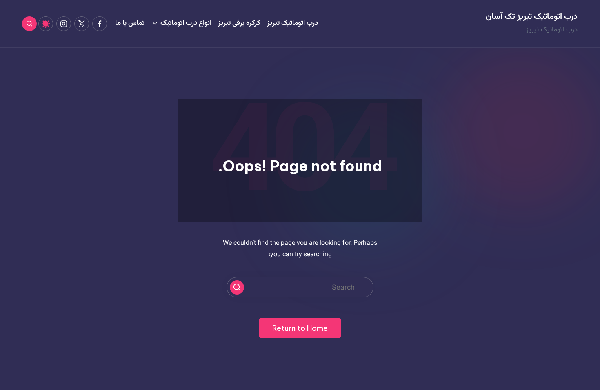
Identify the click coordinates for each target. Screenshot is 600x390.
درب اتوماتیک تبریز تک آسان (532, 16)
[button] (237, 287)
